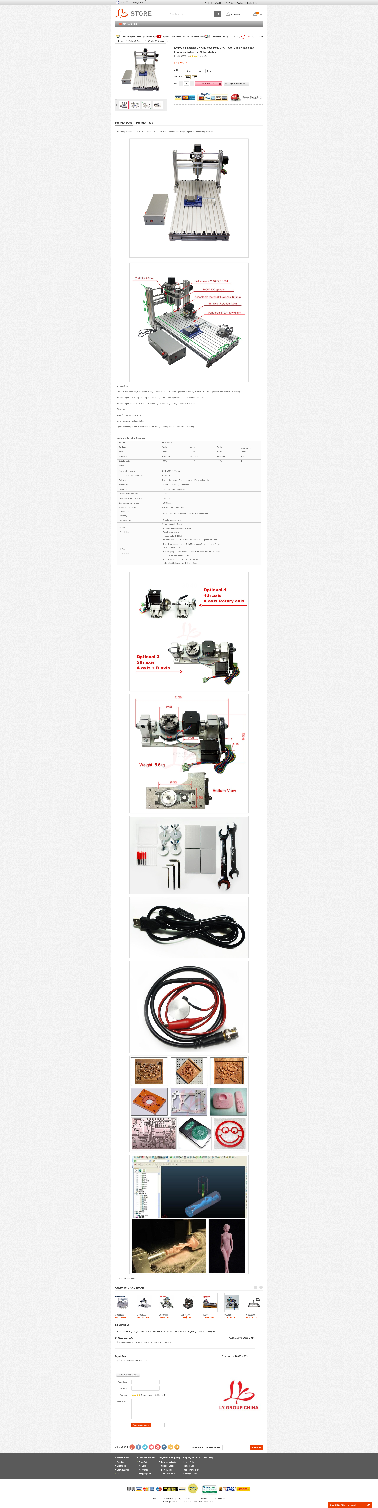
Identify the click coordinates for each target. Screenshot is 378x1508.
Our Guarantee (123, 1470)
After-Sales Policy (168, 1474)
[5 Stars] (139, 1395)
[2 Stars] (134, 1395)
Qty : (176, 83)
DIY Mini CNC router (156, 41)
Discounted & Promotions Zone (157, 30)
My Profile (206, 3)
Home (131, 30)
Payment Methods (168, 1462)
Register (240, 3)
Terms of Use (188, 1466)
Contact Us (215, 30)
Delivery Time (166, 1470)
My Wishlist (218, 3)
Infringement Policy (191, 1470)
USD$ (141, 3)
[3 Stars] (136, 1395)
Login (249, 3)
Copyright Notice (190, 1474)
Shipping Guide (167, 1466)
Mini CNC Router (135, 41)
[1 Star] (132, 1395)
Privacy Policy (189, 1462)
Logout (258, 3)
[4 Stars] (138, 1395)
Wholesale (205, 1499)
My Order (229, 3)
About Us (120, 1462)
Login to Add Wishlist (237, 84)
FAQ (201, 30)
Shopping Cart (248, 30)
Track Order (186, 30)
